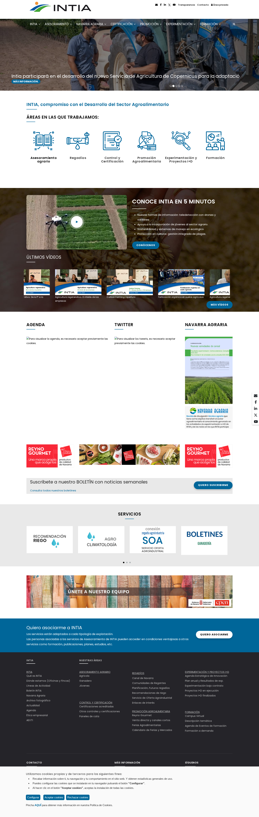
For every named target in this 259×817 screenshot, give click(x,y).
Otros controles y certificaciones (99, 711)
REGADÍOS (138, 673)
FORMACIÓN (192, 712)
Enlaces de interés (143, 703)
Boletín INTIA (33, 690)
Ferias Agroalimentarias (146, 725)
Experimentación (179, 24)
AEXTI (29, 720)
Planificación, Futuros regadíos (151, 688)
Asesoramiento (57, 24)
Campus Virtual (194, 716)
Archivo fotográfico (38, 700)
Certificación (122, 24)
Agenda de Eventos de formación (205, 726)
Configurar (33, 797)
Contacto (203, 5)
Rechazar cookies (77, 797)
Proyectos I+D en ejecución (202, 690)
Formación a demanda (199, 731)
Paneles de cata (89, 716)
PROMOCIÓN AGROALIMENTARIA (151, 711)
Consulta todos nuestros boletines (53, 490)
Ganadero (85, 681)
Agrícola (84, 676)
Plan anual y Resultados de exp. (204, 681)
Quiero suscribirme (213, 485)
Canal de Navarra (142, 678)
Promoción (149, 24)
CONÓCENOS (145, 245)
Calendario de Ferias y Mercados (152, 730)
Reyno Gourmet (142, 715)
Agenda (31, 710)
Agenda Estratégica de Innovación (206, 676)
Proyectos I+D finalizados (200, 695)
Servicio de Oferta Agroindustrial (152, 698)
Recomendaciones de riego (149, 693)
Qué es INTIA (34, 676)
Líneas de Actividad (38, 685)
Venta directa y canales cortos (151, 720)
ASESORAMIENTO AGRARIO (94, 672)
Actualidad (33, 705)
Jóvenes (84, 685)
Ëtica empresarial (37, 715)
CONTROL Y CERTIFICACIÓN (95, 702)
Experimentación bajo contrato (204, 685)
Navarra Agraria (90, 24)
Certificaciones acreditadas (96, 706)
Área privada (220, 5)
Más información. (26, 81)
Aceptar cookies (54, 797)
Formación (209, 24)
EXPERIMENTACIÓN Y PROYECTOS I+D (207, 672)
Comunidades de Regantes (149, 683)
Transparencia (186, 5)
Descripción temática (198, 721)
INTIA (34, 24)
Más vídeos (219, 304)
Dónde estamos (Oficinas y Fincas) (48, 681)
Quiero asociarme (214, 634)
